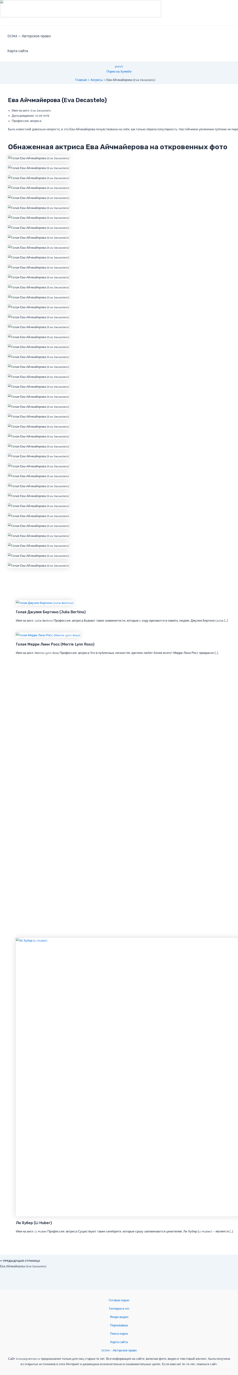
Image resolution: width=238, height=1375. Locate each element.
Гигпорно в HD (119, 1308)
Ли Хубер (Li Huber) (34, 1223)
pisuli (119, 66)
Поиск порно (119, 1333)
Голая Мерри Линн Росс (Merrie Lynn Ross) (55, 644)
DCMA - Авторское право (119, 1350)
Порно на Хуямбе (119, 71)
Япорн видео (119, 1317)
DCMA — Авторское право (29, 36)
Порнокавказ (119, 1325)
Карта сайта (17, 51)
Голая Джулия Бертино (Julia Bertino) (51, 612)
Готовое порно (119, 1300)
